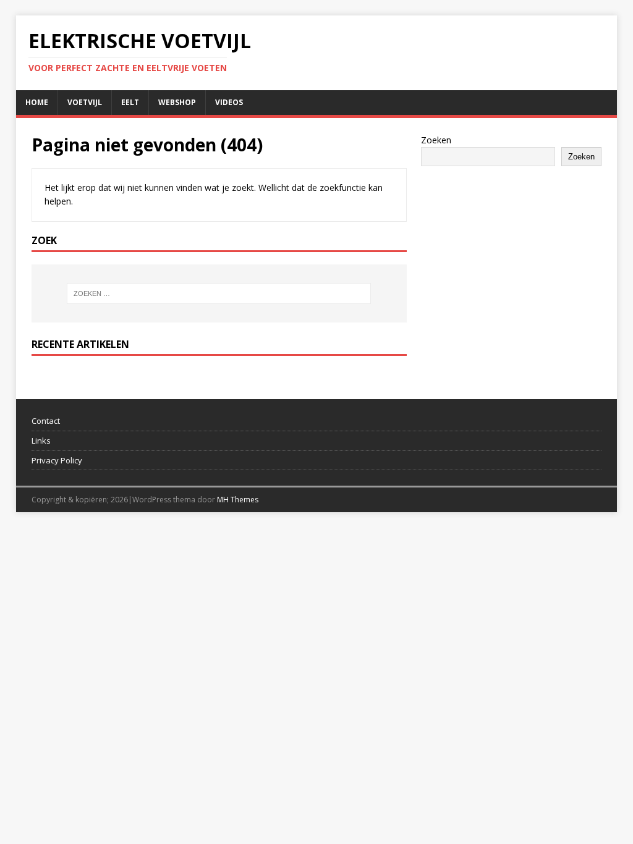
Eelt (130, 102)
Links (41, 440)
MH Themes (237, 499)
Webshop (177, 102)
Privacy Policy (57, 460)
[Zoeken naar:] (219, 293)
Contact (46, 420)
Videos (229, 102)
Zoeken (436, 140)
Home (36, 102)
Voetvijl (84, 102)
